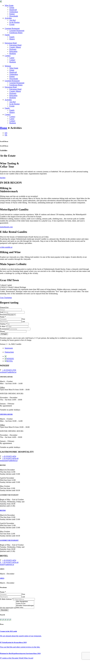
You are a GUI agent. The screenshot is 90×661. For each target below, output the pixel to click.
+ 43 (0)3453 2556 (9, 370)
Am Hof (12, 20)
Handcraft (13, 10)
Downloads (13, 16)
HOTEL (10, 361)
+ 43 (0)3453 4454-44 (10, 458)
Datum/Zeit (4, 308)
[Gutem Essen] (25, 604)
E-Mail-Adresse (6, 599)
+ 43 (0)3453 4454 (9, 456)
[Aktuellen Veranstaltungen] (25, 606)
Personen (3, 315)
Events (11, 24)
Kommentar (4, 329)
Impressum (9, 348)
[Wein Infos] (25, 608)
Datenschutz (9, 352)
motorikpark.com (6, 227)
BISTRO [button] (3, 510)
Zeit (1, 312)
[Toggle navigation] (1, 2)
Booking (12, 54)
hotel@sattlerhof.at (7, 564)
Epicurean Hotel (11, 43)
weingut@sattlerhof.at (8, 372)
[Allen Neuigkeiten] (25, 602)
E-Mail (3, 326)
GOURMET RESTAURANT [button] (9, 540)
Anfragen (4, 334)
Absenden (4, 610)
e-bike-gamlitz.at (6, 247)
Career (11, 58)
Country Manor (15, 47)
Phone (2, 331)
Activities (8, 18)
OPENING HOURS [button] (6, 414)
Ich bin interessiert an (8, 608)
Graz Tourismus (6, 298)
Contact (7, 56)
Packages (12, 49)
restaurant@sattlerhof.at (8, 460)
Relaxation (13, 51)
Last (23, 321)
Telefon (3, 324)
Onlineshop (13, 12)
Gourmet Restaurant (12, 28)
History (12, 39)
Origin (11, 8)
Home (3, 127)
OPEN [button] (2, 578)
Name (3, 317)
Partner (12, 14)
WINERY (10, 359)
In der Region (14, 22)
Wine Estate (9, 5)
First (23, 319)
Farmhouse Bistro (15, 33)
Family (7, 35)
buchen (2, 178)
